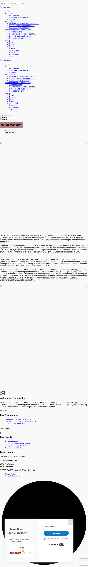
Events (12, 48)
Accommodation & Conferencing (18, 30)
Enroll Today (7, 115)
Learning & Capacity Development (19, 419)
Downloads (13, 52)
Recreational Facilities (18, 38)
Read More (4, 411)
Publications (14, 54)
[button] (21, 551)
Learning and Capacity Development (24, 24)
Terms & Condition (12, 476)
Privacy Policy (10, 474)
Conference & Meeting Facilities (22, 34)
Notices (12, 44)
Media (7, 40)
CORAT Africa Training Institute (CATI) (20, 421)
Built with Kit (56, 544)
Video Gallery (14, 50)
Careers (12, 20)
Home (7, 11)
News (11, 42)
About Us (8, 13)
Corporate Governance (18, 17)
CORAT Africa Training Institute (21, 26)
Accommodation (15, 32)
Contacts (8, 56)
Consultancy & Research (19, 28)
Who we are (14, 15)
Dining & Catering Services (20, 36)
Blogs (11, 46)
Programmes (10, 22)
